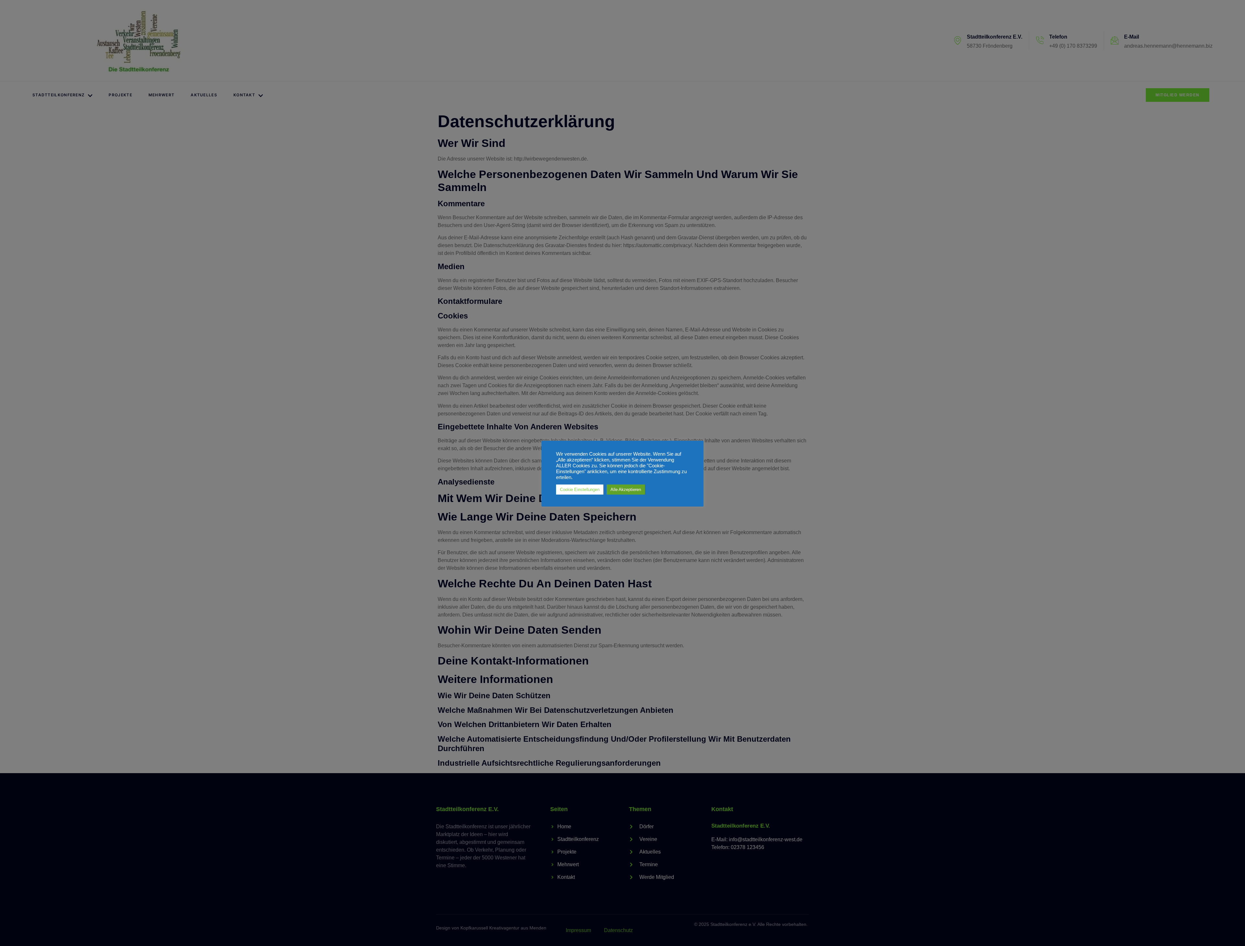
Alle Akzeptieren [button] (626, 489)
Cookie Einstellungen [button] (579, 489)
